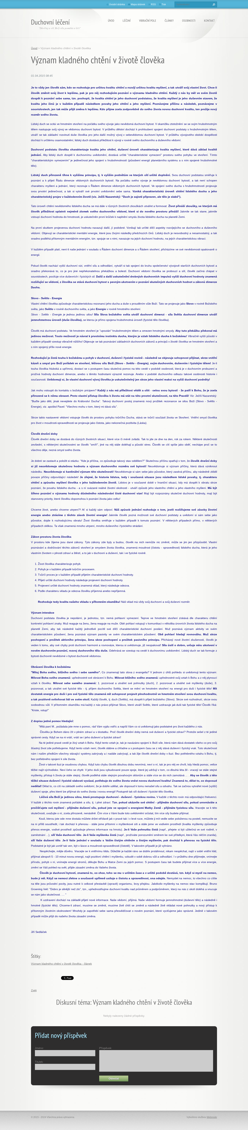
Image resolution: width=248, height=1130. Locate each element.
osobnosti (188, 20)
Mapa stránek (138, 4)
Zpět (34, 990)
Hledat (213, 4)
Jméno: (39, 1048)
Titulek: (39, 1061)
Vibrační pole (147, 20)
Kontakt (209, 20)
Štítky (35, 956)
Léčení (127, 20)
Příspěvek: (105, 1048)
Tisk (164, 4)
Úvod (111, 20)
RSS (153, 4)
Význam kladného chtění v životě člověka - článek (61, 963)
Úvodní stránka (117, 4)
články (169, 20)
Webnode (212, 1117)
